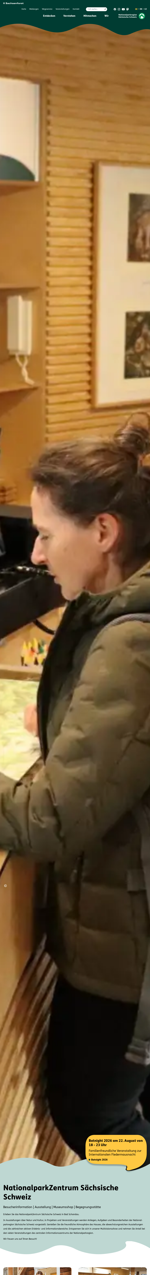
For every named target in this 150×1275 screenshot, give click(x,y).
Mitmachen (89, 16)
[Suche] (105, 9)
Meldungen (34, 9)
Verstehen (69, 16)
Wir (106, 16)
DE (136, 9)
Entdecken (49, 16)
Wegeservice (47, 9)
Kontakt (76, 9)
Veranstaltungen (62, 9)
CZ (145, 9)
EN (141, 9)
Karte (24, 9)
